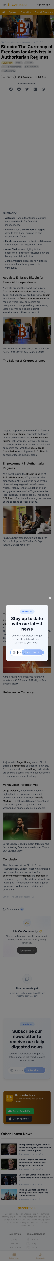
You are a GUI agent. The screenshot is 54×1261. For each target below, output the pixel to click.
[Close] (50, 598)
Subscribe (30, 652)
